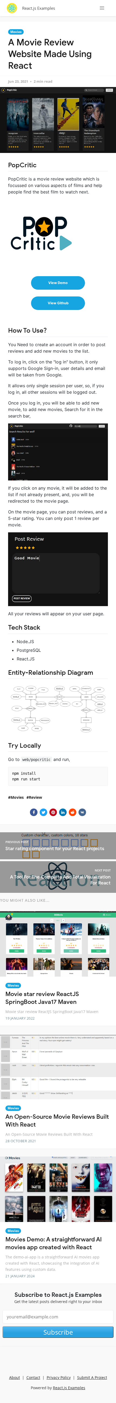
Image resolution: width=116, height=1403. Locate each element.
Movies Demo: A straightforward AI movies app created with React (53, 1243)
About (14, 1377)
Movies (16, 31)
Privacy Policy (59, 1377)
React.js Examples (38, 8)
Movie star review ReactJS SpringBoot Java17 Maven (42, 998)
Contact (33, 1377)
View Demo (58, 283)
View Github (58, 303)
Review (35, 797)
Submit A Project (92, 1377)
